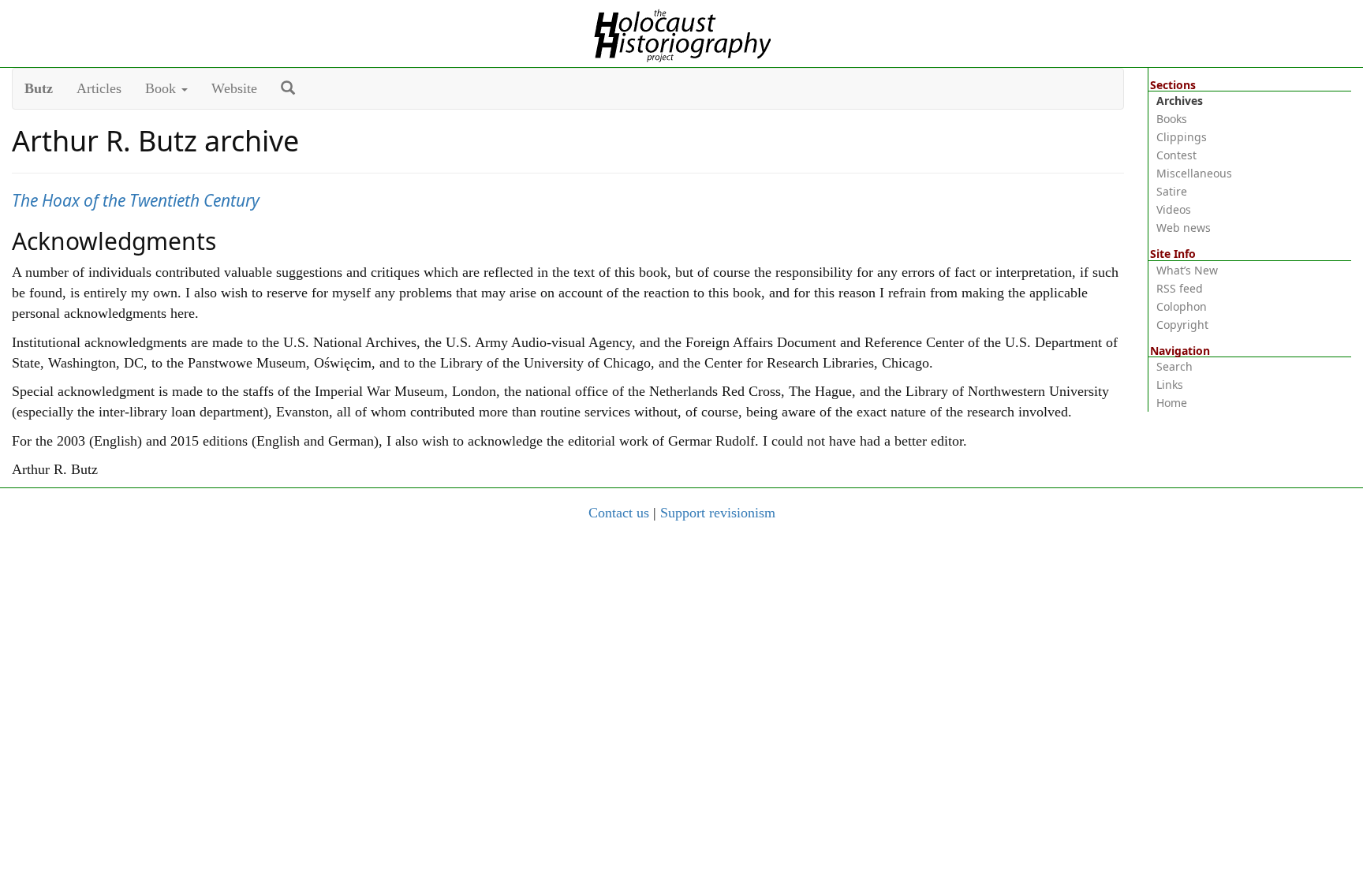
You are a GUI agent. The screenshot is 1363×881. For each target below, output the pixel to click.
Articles (99, 88)
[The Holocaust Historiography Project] (682, 32)
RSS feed (1179, 288)
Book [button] (162, 88)
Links (1169, 384)
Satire (1171, 191)
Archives (1179, 100)
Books (1171, 118)
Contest (1176, 154)
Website (234, 88)
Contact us (618, 513)
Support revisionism (717, 513)
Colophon (1181, 306)
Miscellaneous (1194, 173)
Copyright (1182, 324)
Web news (1183, 227)
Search (1174, 366)
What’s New (1187, 270)
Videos (1173, 209)
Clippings (1181, 136)
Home (1171, 402)
